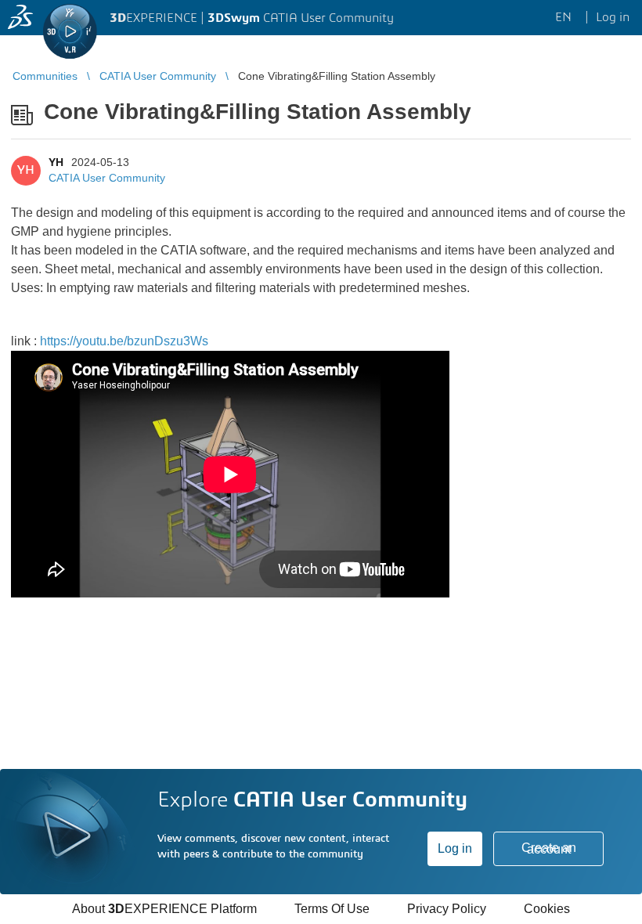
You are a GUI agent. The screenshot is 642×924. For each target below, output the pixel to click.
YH (56, 162)
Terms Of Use (332, 908)
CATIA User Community (107, 177)
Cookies (547, 908)
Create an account (548, 848)
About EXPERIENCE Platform (164, 908)
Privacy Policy (446, 908)
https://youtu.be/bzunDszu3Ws (124, 341)
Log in (455, 848)
